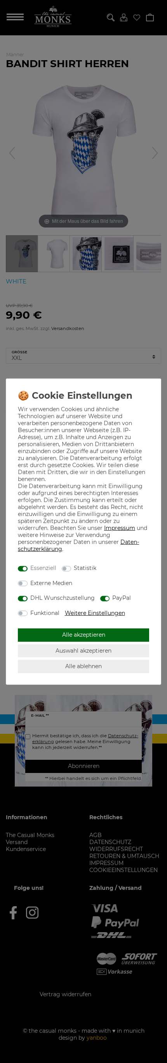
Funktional (44, 612)
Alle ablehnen (83, 666)
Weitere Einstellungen (95, 612)
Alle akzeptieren (83, 634)
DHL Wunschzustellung (62, 597)
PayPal (121, 597)
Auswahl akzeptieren (83, 650)
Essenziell (43, 568)
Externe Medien (51, 582)
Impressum (119, 527)
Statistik (85, 568)
